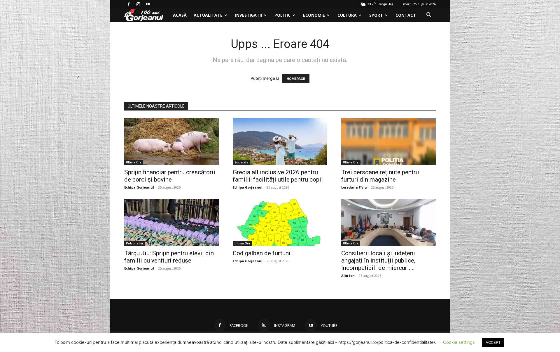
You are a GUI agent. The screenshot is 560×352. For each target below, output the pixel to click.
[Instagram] (138, 4)
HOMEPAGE (296, 79)
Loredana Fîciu (354, 187)
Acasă (180, 15)
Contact (406, 15)
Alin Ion (348, 275)
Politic (282, 15)
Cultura (347, 15)
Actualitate (208, 15)
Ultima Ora (133, 162)
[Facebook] (128, 4)
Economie (314, 15)
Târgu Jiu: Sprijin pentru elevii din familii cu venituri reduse (169, 257)
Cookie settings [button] (459, 342)
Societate (241, 162)
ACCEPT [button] (493, 342)
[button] (429, 15)
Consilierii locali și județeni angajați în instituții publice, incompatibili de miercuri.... (378, 260)
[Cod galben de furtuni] (280, 222)
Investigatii (248, 15)
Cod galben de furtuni (261, 253)
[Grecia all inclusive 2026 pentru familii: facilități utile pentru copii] (280, 141)
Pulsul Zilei (134, 243)
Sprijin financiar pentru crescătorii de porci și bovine (169, 176)
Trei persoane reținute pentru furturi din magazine (380, 176)
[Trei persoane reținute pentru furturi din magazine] (388, 141)
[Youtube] (148, 4)
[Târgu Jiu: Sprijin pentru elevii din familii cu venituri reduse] (171, 222)
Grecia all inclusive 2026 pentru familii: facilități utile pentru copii (278, 176)
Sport (376, 15)
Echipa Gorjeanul (139, 187)
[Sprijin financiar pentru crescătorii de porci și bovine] (171, 141)
